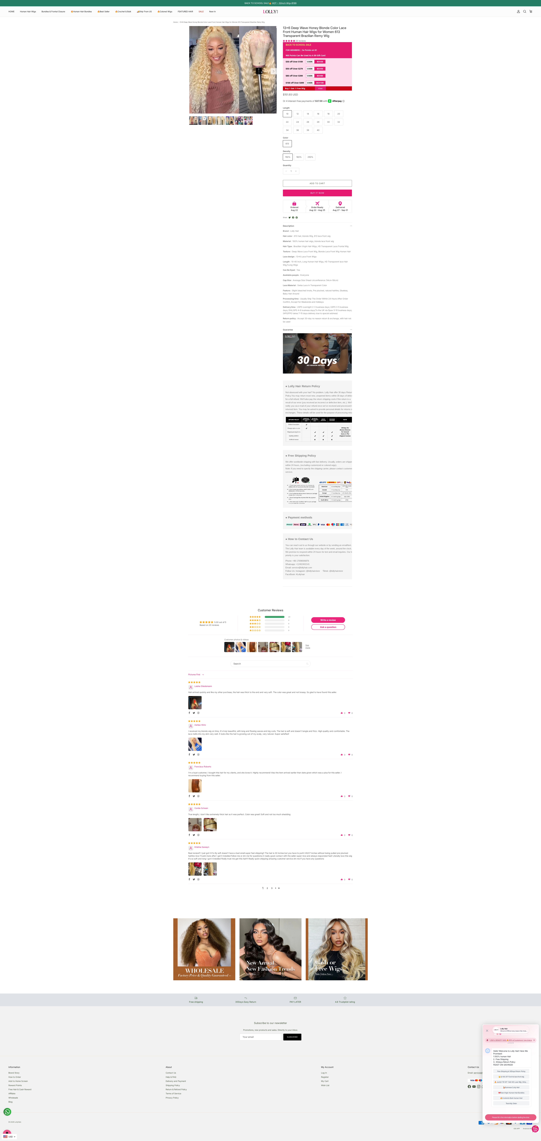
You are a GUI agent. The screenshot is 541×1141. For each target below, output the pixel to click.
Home (175, 22)
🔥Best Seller (103, 11)
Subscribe (292, 1037)
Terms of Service (173, 1093)
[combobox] (9, 1137)
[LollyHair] (270, 11)
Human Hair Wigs (28, 11)
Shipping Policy (173, 1085)
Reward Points (15, 1085)
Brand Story (13, 1073)
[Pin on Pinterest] (297, 217)
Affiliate (11, 1093)
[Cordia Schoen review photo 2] (210, 824)
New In (212, 11)
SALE (201, 11)
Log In (324, 1073)
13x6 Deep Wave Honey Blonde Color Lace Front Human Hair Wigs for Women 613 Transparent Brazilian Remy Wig (222, 22)
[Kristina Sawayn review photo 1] (195, 869)
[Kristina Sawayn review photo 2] (210, 869)
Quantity (287, 165)
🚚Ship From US (144, 11)
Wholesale (13, 1097)
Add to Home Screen (18, 1081)
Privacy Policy (172, 1097)
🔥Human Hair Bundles (81, 11)
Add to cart (317, 183)
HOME (11, 11)
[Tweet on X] (290, 217)
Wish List (325, 1085)
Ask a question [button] (328, 627)
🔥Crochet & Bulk (123, 11)
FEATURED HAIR (185, 11)
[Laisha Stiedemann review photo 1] (195, 702)
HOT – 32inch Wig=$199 (283, 3)
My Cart (325, 1081)
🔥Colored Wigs (164, 11)
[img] (194, 682)
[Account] (518, 11)
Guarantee (288, 329)
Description (288, 226)
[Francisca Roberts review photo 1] (195, 786)
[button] (289, 41)
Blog (10, 1102)
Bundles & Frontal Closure (53, 11)
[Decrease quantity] (285, 171)
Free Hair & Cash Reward (19, 1089)
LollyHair (18, 1122)
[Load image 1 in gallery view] (233, 70)
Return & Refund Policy (176, 1089)
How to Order (14, 1077)
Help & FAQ (171, 1077)
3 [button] (271, 888)
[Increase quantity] (296, 171)
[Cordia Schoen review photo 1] (195, 824)
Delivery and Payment (176, 1081)
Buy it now (317, 193)
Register (325, 1077)
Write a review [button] (328, 620)
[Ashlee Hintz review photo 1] (195, 744)
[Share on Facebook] (293, 217)
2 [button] (267, 888)
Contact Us (171, 1073)
